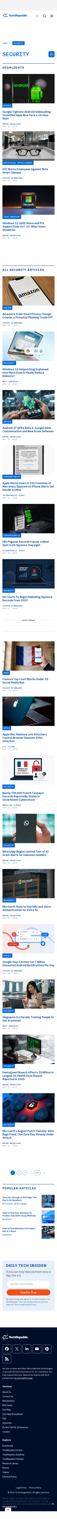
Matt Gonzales (10, 381)
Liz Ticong (8, 746)
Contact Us (7, 1396)
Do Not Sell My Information (15, 1427)
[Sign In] (37, 16)
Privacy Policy (30, 1304)
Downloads (7, 1445)
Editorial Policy (9, 1476)
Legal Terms (21, 1487)
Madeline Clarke (11, 805)
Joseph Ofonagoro (12, 178)
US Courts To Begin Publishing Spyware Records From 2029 (27, 598)
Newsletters (8, 1401)
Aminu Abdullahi (11, 124)
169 (37, 1172)
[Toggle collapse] (8, 1509)
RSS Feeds (7, 1405)
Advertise (7, 1423)
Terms (17, 1304)
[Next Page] (44, 1172)
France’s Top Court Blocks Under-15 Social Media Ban (25, 681)
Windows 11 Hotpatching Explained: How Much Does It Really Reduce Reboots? (25, 373)
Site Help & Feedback (12, 1414)
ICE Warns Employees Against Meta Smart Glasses (25, 171)
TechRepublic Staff (13, 495)
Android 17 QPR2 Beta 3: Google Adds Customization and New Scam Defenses (28, 429)
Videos (5, 1472)
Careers (6, 1431)
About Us (6, 1392)
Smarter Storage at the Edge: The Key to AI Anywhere (19, 1199)
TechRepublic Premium (13, 1459)
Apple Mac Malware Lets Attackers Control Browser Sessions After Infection (24, 738)
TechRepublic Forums (12, 1450)
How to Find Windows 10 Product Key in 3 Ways (18, 1230)
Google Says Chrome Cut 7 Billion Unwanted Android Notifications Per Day (28, 963)
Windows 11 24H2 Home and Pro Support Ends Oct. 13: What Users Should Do (24, 227)
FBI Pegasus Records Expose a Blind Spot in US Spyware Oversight (25, 543)
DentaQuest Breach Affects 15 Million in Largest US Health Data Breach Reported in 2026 (28, 1076)
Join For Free (28, 1292)
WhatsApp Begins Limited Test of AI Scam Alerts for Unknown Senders (25, 853)
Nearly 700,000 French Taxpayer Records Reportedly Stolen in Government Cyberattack (23, 796)
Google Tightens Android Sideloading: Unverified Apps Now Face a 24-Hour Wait (26, 115)
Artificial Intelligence (14, 1204)
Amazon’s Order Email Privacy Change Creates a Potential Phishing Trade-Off (27, 315)
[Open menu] (52, 16)
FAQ (4, 1418)
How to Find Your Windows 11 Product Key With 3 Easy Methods (19, 1214)
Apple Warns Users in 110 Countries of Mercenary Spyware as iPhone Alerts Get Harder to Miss (28, 487)
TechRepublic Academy (13, 1454)
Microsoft (7, 1219)
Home (4, 43)
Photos (5, 1467)
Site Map (6, 1409)
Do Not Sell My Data (23, 1378)
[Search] (44, 16)
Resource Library (10, 1463)
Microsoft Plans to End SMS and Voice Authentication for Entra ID (26, 908)
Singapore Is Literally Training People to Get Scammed (28, 1019)
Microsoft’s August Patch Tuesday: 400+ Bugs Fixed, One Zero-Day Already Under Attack (28, 1134)
